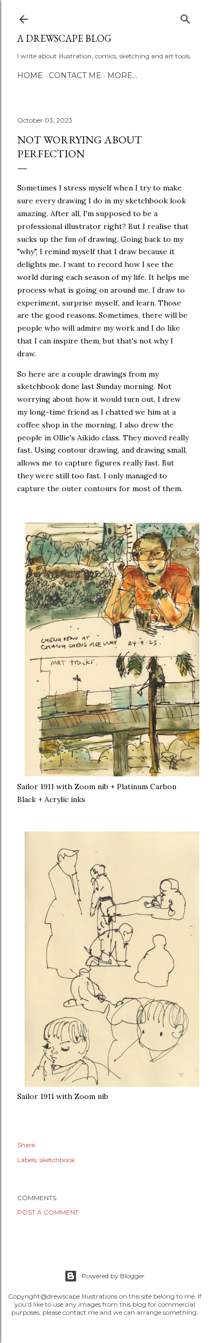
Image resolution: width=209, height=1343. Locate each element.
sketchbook (57, 1160)
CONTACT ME (75, 75)
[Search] (185, 16)
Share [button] (26, 1145)
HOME (30, 75)
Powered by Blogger (113, 1276)
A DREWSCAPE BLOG (64, 38)
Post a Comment (48, 1212)
